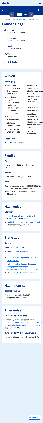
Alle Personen (34, 19)
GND (38, 189)
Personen (7, 19)
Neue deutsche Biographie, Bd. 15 (20, 216)
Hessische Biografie (19, 19)
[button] (40, 3)
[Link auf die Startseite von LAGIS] (13, 3)
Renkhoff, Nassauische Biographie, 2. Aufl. (23, 222)
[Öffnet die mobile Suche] (38, 10)
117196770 (11, 65)
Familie (35, 417)
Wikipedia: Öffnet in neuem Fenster (21, 273)
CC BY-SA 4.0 (25, 298)
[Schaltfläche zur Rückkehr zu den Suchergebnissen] (3, 10)
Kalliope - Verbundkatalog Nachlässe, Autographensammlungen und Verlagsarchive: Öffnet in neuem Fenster (22, 266)
